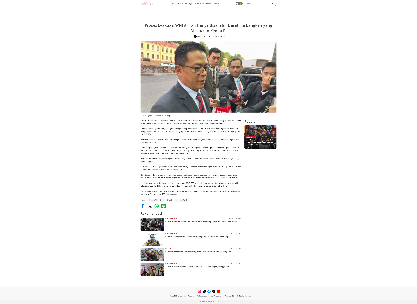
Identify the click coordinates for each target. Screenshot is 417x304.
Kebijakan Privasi (244, 296)
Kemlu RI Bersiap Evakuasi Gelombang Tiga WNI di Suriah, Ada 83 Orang (196, 236)
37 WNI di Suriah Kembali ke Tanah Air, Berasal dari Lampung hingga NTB (197, 266)
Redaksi (191, 296)
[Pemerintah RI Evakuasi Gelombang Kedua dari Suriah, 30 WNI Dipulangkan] (153, 254)
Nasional (169, 249)
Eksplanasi (199, 4)
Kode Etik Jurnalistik (177, 296)
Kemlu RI (153, 200)
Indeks (216, 4)
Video (208, 4)
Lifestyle (189, 4)
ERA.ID (205, 302)
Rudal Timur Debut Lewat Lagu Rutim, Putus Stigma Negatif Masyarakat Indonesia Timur (260, 142)
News (180, 4)
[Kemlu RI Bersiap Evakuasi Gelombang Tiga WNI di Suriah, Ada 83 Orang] (153, 239)
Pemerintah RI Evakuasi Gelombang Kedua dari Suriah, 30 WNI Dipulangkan (198, 251)
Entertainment (251, 137)
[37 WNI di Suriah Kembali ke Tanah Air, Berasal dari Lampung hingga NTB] (153, 269)
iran (162, 200)
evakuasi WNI (181, 200)
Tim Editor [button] (201, 36)
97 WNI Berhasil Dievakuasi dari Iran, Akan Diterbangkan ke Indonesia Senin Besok (201, 221)
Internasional (171, 219)
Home (173, 4)
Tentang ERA (230, 296)
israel (169, 200)
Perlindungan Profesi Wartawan (209, 296)
